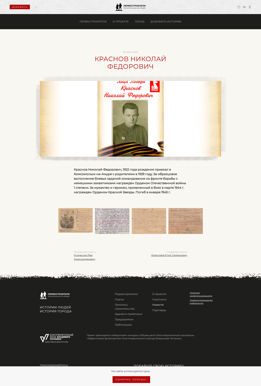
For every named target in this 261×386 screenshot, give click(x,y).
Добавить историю (166, 21)
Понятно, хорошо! (131, 379)
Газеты (119, 299)
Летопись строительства (125, 306)
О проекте (121, 21)
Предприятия (124, 319)
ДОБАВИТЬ (19, 7)
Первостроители (93, 21)
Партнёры (159, 310)
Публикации (123, 324)
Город (140, 21)
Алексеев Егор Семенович (169, 255)
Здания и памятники (128, 313)
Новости (158, 304)
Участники (159, 299)
